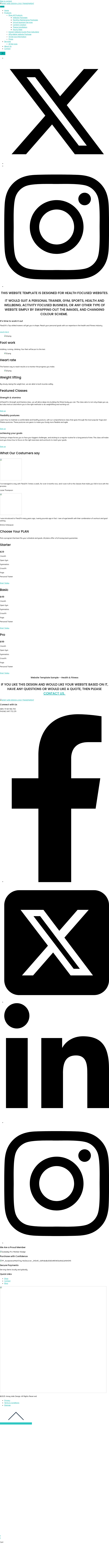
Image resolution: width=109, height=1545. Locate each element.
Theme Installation (20, 27)
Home (6, 10)
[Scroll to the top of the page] (16, 1423)
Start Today (4, 583)
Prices (11, 39)
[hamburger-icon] (2, 7)
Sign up (3, 411)
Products (7, 13)
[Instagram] (56, 286)
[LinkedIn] (56, 1122)
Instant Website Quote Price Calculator (24, 32)
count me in (4, 332)
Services (7, 41)
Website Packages (20, 18)
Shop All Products (15, 15)
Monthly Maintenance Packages (25, 20)
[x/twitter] (56, 163)
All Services (13, 44)
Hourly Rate (17, 29)
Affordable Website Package (20, 34)
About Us (7, 46)
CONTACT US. (55, 693)
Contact (7, 49)
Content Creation (19, 25)
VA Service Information (17, 37)
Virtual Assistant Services (23, 22)
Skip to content (6, 1)
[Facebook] (56, 881)
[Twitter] (56, 1002)
